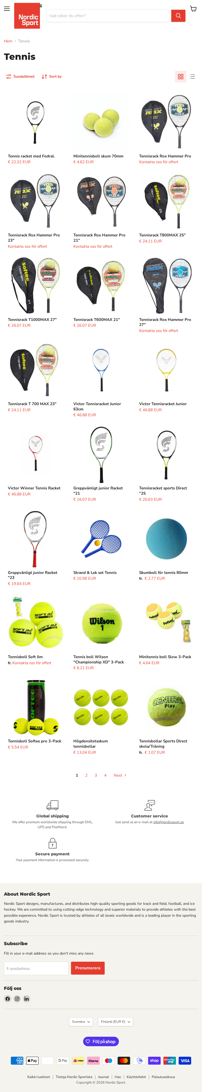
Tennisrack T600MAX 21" (96, 319)
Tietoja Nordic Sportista (74, 1077)
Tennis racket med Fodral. (31, 156)
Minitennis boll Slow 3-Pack (165, 656)
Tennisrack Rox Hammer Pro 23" (34, 237)
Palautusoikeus (163, 1077)
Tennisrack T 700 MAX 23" (32, 403)
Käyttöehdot (136, 1077)
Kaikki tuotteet (38, 1077)
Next (118, 775)
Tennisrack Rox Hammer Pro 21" (99, 237)
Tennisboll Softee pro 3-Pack (34, 741)
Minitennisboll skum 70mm (98, 156)
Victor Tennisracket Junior (163, 403)
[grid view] (180, 76)
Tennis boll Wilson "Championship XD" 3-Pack (98, 659)
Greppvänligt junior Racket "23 (32, 575)
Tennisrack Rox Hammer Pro (165, 156)
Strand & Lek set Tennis (95, 572)
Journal (103, 1077)
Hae (118, 1077)
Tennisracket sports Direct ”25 (163, 490)
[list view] (192, 76)
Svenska (78, 1021)
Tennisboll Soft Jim (25, 656)
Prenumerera (87, 968)
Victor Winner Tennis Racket (34, 488)
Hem (8, 41)
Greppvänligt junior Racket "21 (98, 490)
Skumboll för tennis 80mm (163, 572)
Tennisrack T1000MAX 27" (32, 319)
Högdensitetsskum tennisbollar (90, 743)
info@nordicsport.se (168, 822)
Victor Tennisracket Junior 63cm (97, 406)
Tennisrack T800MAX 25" (162, 235)
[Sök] (178, 16)
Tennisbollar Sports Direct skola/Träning (163, 743)
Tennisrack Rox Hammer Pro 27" (165, 322)
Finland (113, 1021)
